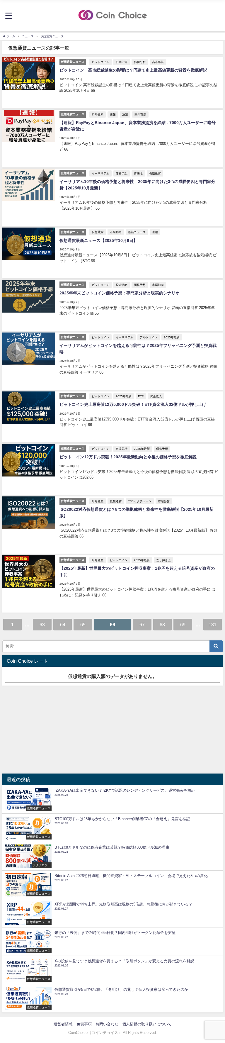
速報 (113, 114)
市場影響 (164, 501)
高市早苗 (158, 61)
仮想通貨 (97, 231)
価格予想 (121, 173)
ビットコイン (100, 61)
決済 (125, 114)
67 (142, 624)
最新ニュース (137, 231)
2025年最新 (172, 337)
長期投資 (155, 173)
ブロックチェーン (139, 501)
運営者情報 (63, 1024)
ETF (141, 396)
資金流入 (156, 396)
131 (213, 624)
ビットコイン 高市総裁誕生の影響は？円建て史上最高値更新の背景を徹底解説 (133, 70)
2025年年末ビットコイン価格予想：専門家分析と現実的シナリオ (119, 293)
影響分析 (140, 61)
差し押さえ (163, 560)
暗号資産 (97, 114)
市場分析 (121, 448)
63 (42, 624)
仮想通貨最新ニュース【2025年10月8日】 (98, 240)
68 (162, 624)
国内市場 (140, 114)
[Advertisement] (112, 729)
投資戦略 (121, 284)
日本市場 (121, 61)
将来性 (138, 173)
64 (62, 624)
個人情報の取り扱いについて (147, 1024)
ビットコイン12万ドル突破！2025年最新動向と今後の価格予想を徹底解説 (128, 457)
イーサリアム (100, 173)
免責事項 (84, 1024)
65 (83, 624)
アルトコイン (148, 337)
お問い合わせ (107, 1024)
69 (182, 624)
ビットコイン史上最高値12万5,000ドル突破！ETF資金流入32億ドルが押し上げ (132, 404)
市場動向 (116, 231)
